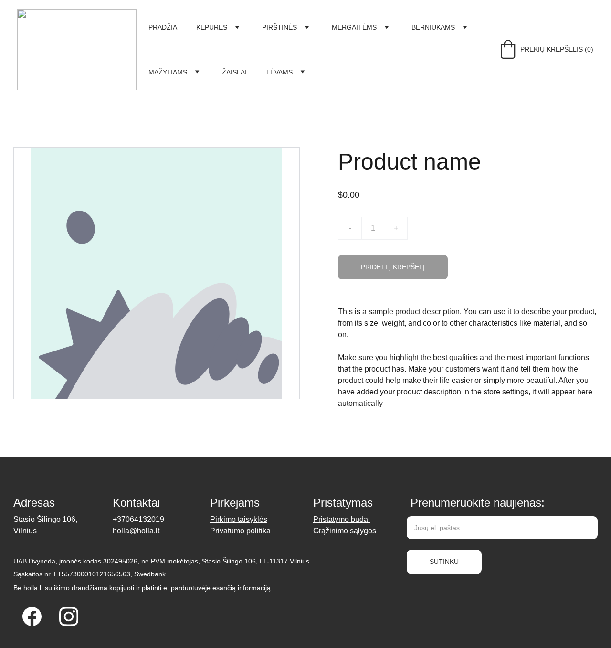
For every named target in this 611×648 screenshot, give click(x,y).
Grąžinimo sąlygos (344, 531)
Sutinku (444, 561)
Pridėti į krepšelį (393, 267)
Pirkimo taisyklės (238, 519)
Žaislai (234, 72)
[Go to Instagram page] (68, 616)
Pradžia (162, 27)
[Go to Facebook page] (32, 616)
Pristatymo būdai (341, 519)
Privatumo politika (240, 531)
